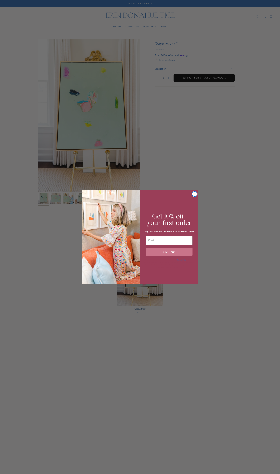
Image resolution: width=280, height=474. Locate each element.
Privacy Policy (181, 260)
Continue (169, 251)
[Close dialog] (194, 194)
